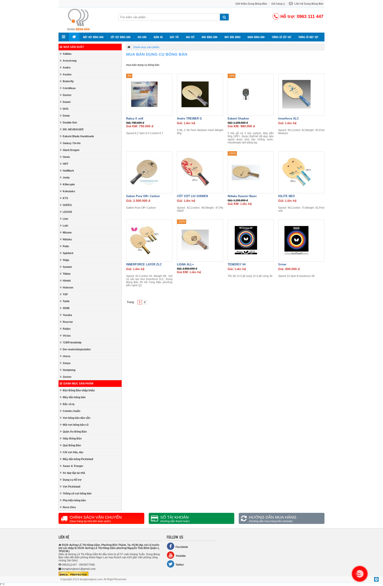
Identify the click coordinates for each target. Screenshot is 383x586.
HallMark (68, 170)
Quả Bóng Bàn (72, 445)
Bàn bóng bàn (209, 37)
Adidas (67, 53)
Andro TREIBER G (189, 118)
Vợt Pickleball (71, 486)
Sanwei (67, 267)
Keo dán (142, 37)
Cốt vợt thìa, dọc (73, 452)
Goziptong (69, 370)
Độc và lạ (68, 404)
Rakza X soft (134, 118)
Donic (66, 115)
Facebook (182, 547)
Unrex (66, 356)
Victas (67, 335)
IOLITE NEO (286, 196)
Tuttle (66, 301)
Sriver (282, 264)
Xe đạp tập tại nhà (74, 472)
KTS (65, 198)
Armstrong (69, 60)
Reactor (68, 321)
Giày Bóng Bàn (72, 438)
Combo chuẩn (71, 411)
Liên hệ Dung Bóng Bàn (308, 3)
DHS (65, 108)
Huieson (68, 287)
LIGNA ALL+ (185, 264)
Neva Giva (69, 507)
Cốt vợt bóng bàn (121, 37)
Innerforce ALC (288, 118)
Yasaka (67, 315)
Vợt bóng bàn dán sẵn (76, 417)
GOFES (67, 205)
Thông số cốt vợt (281, 37)
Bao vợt (190, 37)
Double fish (70, 122)
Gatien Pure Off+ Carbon (143, 196)
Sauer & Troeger (73, 466)
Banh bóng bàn (256, 37)
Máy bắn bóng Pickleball (78, 459)
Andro (66, 67)
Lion (65, 218)
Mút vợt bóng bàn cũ (75, 424)
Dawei (66, 102)
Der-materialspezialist (77, 349)
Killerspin (69, 184)
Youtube (181, 555)
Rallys (67, 328)
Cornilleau (69, 88)
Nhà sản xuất (73, 47)
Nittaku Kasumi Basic (242, 196)
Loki (65, 225)
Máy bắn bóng (232, 37)
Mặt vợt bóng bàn (93, 37)
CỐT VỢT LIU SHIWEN (192, 196)
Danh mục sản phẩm (78, 383)
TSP (65, 294)
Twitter (180, 564)
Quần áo (158, 37)
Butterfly (68, 81)
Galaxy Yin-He (72, 143)
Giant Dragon (71, 150)
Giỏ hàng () (278, 3)
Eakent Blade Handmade (78, 136)
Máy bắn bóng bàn (74, 397)
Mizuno (67, 232)
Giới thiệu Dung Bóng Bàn (251, 3)
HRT (65, 163)
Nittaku (67, 239)
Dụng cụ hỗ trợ (72, 479)
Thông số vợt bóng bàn (77, 493)
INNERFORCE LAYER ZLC (144, 264)
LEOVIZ (67, 212)
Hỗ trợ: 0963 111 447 (301, 16)
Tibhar (67, 273)
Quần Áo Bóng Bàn (75, 431)
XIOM (66, 308)
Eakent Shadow (238, 118)
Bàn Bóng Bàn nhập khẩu (79, 390)
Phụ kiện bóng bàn (74, 500)
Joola (66, 177)
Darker (67, 95)
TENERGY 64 (237, 264)
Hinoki (67, 280)
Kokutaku (69, 191)
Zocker (67, 376)
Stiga (66, 260)
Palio (66, 246)
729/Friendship (72, 342)
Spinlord (68, 253)
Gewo (66, 157)
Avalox (67, 74)
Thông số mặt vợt (308, 37)
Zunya (66, 363)
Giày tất (174, 37)
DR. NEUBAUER (73, 129)
